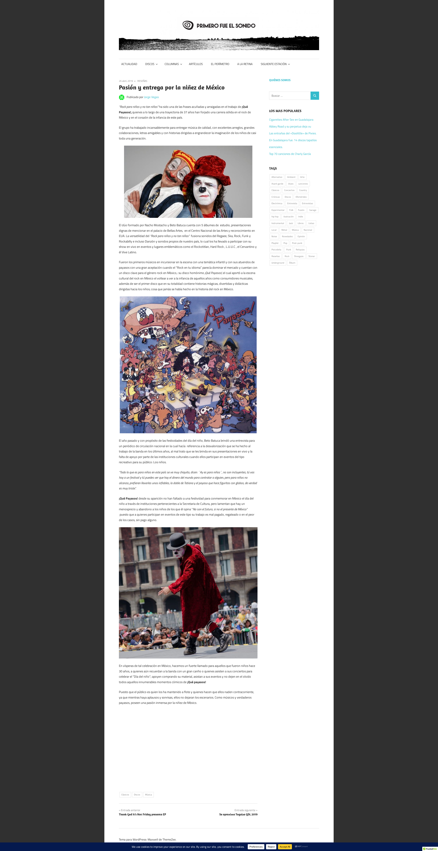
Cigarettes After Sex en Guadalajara (291, 119)
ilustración (289, 216)
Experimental (278, 210)
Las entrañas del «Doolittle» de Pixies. (293, 133)
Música (148, 794)
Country (303, 190)
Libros (301, 223)
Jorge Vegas (151, 97)
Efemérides (301, 197)
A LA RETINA (245, 64)
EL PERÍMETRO (220, 64)
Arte (302, 177)
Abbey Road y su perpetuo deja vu (290, 126)
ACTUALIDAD (129, 64)
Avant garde (277, 183)
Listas (311, 223)
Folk (291, 210)
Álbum (292, 262)
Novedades (287, 236)
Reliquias (300, 249)
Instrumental (278, 223)
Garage (312, 210)
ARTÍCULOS (196, 64)
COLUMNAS (172, 64)
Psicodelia (276, 249)
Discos (137, 794)
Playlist (275, 243)
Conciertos (289, 190)
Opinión (301, 236)
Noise (274, 236)
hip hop (275, 216)
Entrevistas (307, 203)
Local (274, 230)
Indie (300, 216)
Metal (284, 230)
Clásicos (125, 794)
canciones (303, 183)
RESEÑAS (142, 81)
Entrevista (292, 203)
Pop (285, 243)
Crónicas (276, 197)
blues (290, 183)
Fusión (301, 210)
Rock (287, 256)
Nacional (308, 230)
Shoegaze (299, 256)
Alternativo (277, 177)
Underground (278, 262)
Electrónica (277, 203)
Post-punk (297, 243)
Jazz (291, 223)
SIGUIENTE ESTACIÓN (274, 64)
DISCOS (149, 64)
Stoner (311, 256)
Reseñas (276, 256)
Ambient (291, 177)
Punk (288, 249)
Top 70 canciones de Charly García (290, 154)
